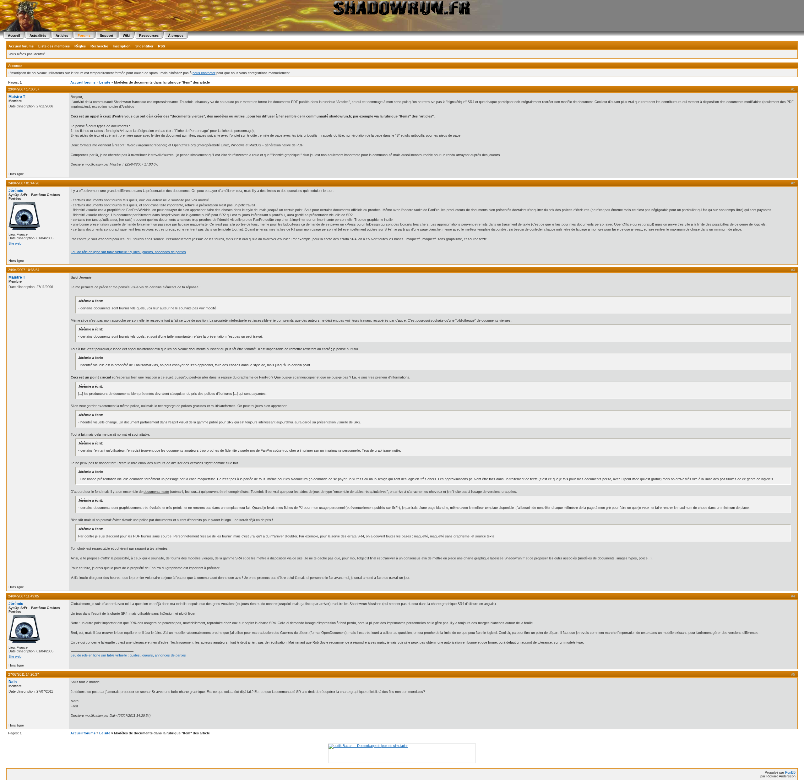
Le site (104, 82)
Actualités (38, 35)
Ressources (149, 35)
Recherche (99, 46)
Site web (14, 243)
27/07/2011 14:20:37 (23, 674)
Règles (80, 46)
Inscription (122, 46)
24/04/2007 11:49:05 (23, 596)
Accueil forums (21, 46)
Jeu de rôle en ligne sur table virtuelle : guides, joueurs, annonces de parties (128, 252)
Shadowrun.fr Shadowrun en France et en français (402, 8)
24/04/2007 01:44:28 (23, 183)
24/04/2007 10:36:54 (23, 270)
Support (106, 35)
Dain (12, 682)
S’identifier (144, 46)
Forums (84, 35)
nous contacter (204, 73)
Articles (62, 35)
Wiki (126, 35)
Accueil (14, 35)
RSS (161, 46)
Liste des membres (54, 46)
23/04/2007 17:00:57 (23, 89)
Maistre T (16, 97)
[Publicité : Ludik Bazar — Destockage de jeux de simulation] (368, 746)
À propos (175, 35)
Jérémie (15, 190)
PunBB (790, 772)
